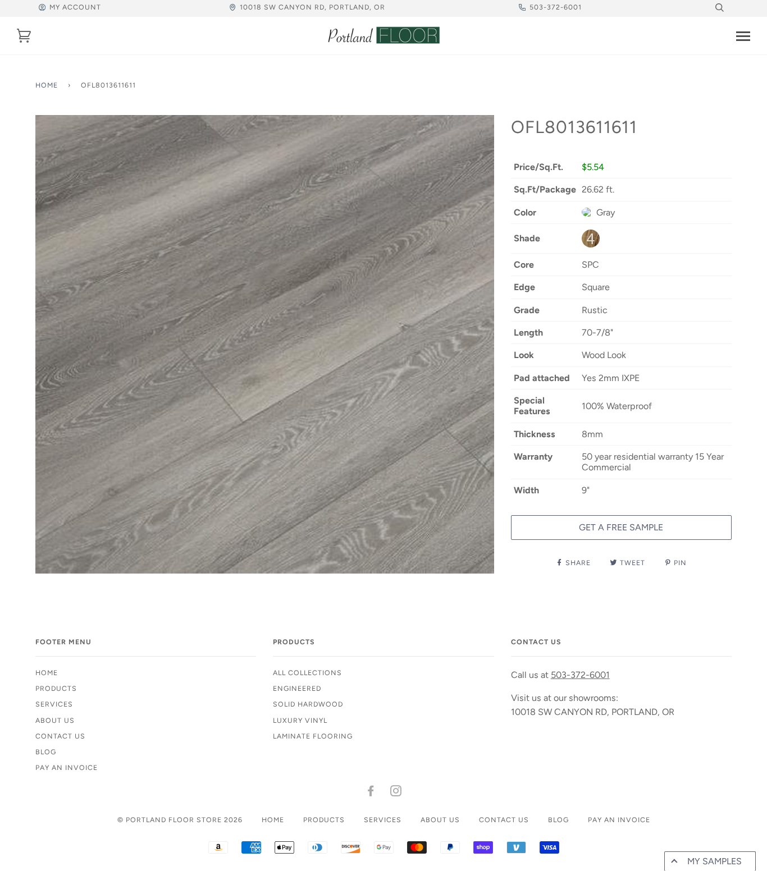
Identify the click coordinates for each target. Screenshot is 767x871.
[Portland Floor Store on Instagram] (396, 793)
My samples (714, 861)
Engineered (297, 688)
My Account (75, 7)
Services (54, 704)
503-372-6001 (555, 7)
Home (46, 85)
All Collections (307, 672)
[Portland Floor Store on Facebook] (371, 793)
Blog (45, 752)
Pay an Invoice (66, 767)
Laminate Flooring (313, 736)
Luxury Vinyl (300, 720)
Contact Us (60, 736)
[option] (264, 344)
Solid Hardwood (308, 704)
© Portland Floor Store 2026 (180, 819)
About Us (55, 720)
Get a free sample (621, 527)
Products (56, 688)
